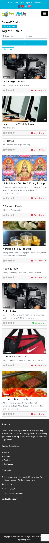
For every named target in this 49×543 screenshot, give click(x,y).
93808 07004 (10, 489)
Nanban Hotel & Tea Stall (17, 248)
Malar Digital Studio (14, 81)
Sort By (7, 49)
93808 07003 (10, 484)
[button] (38, 90)
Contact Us (8, 464)
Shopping (7, 352)
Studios (6, 77)
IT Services (7, 120)
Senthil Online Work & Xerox (18, 123)
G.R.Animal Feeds (12, 206)
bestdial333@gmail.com (14, 493)
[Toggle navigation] (44, 13)
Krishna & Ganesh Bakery (17, 399)
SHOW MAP (10, 26)
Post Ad (7, 456)
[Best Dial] (14, 13)
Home (6, 452)
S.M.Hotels (8, 140)
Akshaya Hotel (11, 268)
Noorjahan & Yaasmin (15, 356)
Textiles (6, 179)
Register (7, 460)
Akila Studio (9, 311)
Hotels (5, 244)
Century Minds (25, 540)
